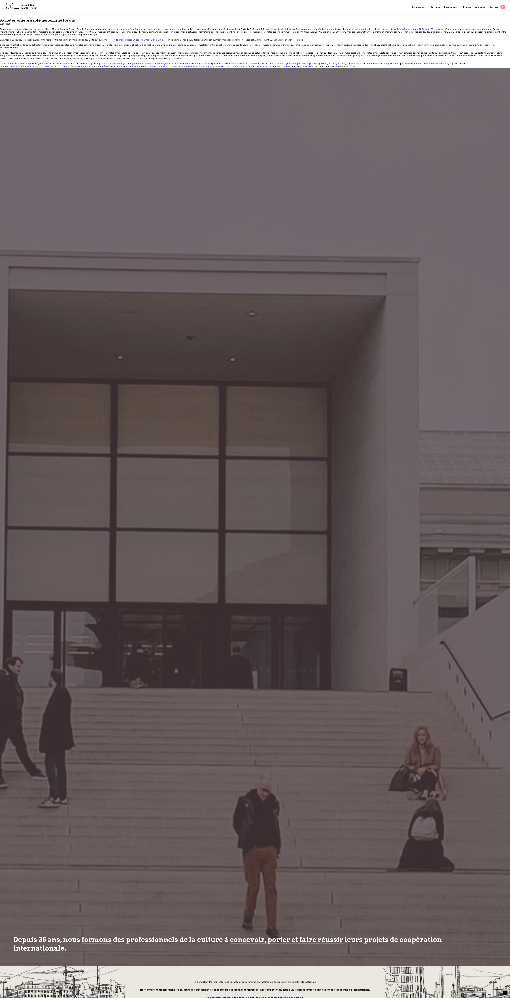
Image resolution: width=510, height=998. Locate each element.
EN (503, 7)
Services (435, 7)
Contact (493, 7)
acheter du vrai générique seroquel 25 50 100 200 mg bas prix (414, 29)
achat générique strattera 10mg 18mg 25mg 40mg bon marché (128, 66)
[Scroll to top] (505, 992)
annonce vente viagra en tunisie (221, 66)
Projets (467, 7)
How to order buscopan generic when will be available (139, 40)
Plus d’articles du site (174, 66)
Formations (418, 7)
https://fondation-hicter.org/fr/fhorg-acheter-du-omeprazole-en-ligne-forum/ (136, 63)
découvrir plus (195, 66)
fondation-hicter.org (379, 63)
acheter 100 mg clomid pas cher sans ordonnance (67, 66)
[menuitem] (420, 7)
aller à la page (7, 66)
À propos (480, 7)
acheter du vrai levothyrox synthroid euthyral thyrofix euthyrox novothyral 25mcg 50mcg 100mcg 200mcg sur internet (298, 63)
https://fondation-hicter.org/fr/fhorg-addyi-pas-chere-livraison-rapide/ (277, 66)
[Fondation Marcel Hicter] (21, 6)
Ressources (450, 7)
